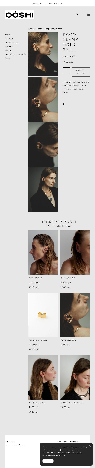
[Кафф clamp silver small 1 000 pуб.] (75, 377)
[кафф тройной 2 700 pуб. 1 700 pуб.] (43, 252)
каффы (39, 29)
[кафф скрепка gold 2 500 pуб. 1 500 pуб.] (43, 315)
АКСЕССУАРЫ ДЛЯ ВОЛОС (16, 54)
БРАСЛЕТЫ (9, 46)
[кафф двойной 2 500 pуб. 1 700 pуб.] (75, 252)
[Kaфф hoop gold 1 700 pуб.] (75, 315)
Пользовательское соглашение (69, 442)
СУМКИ (8, 58)
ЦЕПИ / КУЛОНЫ (11, 42)
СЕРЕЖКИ (9, 38)
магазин (31, 29)
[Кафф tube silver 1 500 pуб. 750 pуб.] (43, 377)
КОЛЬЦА (8, 50)
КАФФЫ (8, 34)
